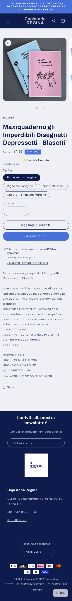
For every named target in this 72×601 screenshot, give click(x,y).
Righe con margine (20, 186)
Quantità (8, 203)
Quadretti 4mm (53, 186)
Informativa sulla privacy (30, 584)
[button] (8, 21)
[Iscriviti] (60, 442)
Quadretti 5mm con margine (26, 194)
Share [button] (10, 387)
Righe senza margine (21, 177)
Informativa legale (57, 584)
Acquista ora (36, 236)
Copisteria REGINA (33, 579)
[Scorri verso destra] (44, 108)
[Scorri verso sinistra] (28, 108)
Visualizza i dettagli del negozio (27, 263)
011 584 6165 (17, 519)
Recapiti (37, 590)
